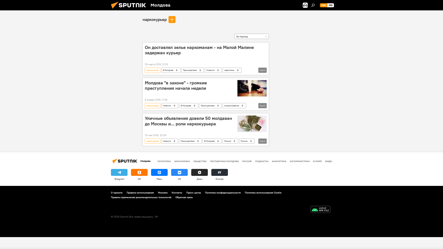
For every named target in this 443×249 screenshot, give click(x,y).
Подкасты (261, 161)
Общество (200, 161)
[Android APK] (320, 210)
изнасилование (231, 105)
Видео (329, 161)
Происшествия (190, 70)
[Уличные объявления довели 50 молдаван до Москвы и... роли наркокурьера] (252, 124)
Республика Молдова (224, 161)
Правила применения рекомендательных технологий (141, 197)
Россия (227, 141)
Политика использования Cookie (263, 192)
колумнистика (300, 161)
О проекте (117, 192)
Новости (210, 70)
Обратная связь (184, 197)
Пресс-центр (193, 192)
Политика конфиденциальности (223, 192)
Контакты (177, 192)
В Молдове (168, 70)
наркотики (229, 70)
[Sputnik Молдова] (130, 9)
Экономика (182, 161)
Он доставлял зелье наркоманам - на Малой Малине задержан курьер (199, 50)
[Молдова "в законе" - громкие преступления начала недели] (252, 88)
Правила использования (140, 192)
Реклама (163, 192)
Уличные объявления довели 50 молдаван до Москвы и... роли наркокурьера (188, 121)
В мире (317, 161)
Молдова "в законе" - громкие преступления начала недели (176, 85)
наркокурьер (155, 19)
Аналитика (279, 161)
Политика (164, 161)
